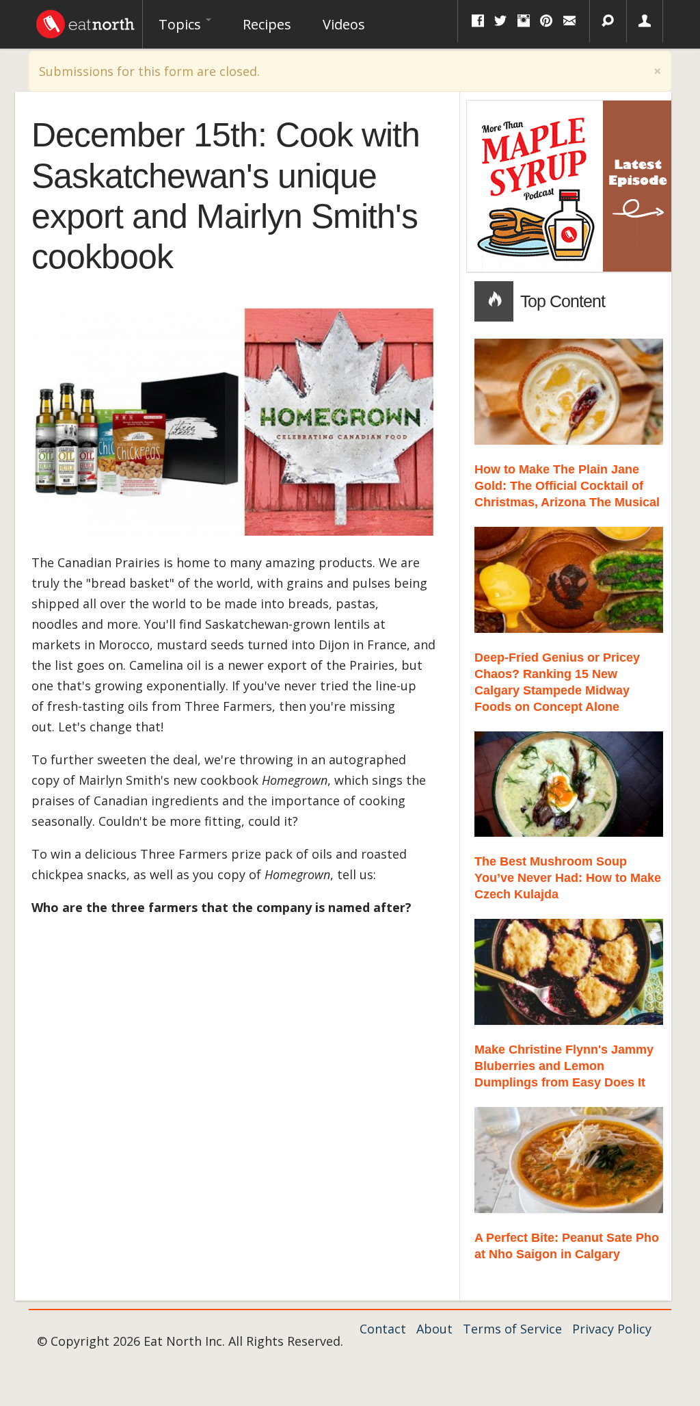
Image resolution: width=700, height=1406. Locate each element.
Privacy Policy (611, 1328)
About (434, 1328)
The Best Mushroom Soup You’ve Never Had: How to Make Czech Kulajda (567, 878)
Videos (344, 24)
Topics (181, 24)
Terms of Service (512, 1328)
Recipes (267, 24)
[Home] (85, 20)
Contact (383, 1328)
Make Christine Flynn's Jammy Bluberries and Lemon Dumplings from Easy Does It (564, 1066)
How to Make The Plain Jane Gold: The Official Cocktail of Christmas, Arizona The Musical (567, 486)
